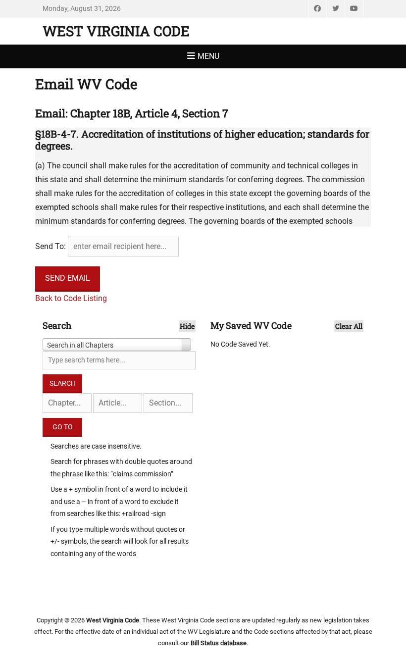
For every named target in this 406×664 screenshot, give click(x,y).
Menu (208, 56)
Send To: (50, 246)
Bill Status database (219, 643)
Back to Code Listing (71, 298)
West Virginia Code (116, 31)
